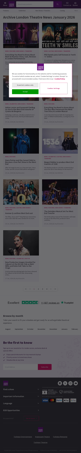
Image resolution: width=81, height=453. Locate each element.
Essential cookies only (25, 85)
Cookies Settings (53, 88)
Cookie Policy (59, 79)
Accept (25, 91)
